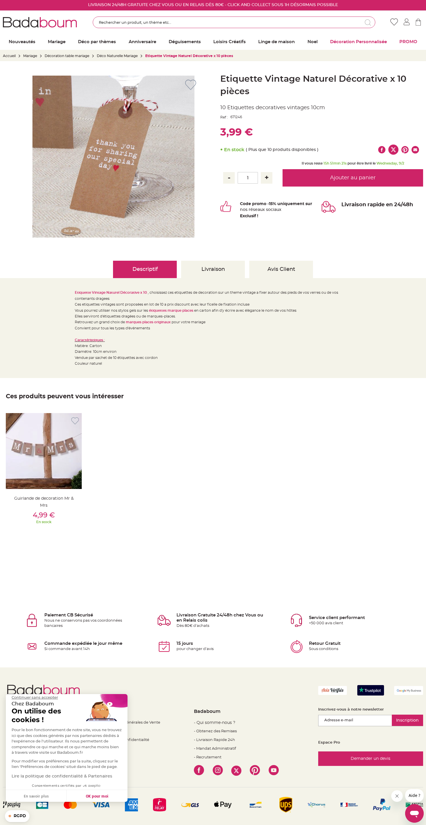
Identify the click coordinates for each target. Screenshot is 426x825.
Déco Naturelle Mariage (117, 56)
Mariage (30, 56)
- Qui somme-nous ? (214, 723)
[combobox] (234, 22)
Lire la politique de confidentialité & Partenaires (62, 776)
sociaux (273, 210)
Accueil (9, 56)
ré (251, 210)
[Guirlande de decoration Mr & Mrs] (44, 451)
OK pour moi (97, 795)
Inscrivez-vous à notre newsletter (351, 709)
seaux (259, 210)
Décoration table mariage (67, 56)
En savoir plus (36, 795)
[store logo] (40, 22)
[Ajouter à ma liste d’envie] (75, 421)
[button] (17, 816)
